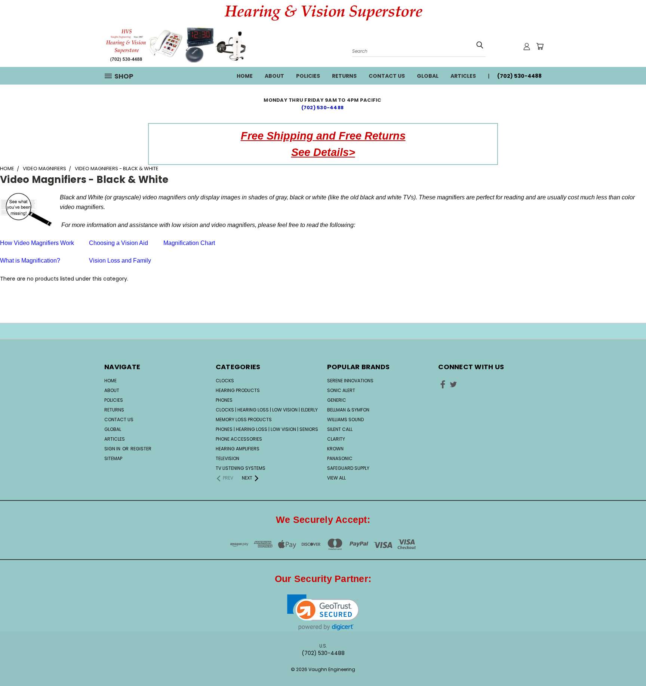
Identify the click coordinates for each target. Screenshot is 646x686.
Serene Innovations (350, 380)
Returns (344, 76)
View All (336, 478)
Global (428, 76)
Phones (224, 400)
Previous (626, 657)
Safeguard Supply (348, 468)
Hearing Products (238, 390)
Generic (336, 400)
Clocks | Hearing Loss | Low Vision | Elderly (267, 410)
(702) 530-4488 (323, 107)
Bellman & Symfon (348, 410)
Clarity (336, 439)
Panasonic (340, 458)
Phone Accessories (239, 439)
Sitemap (113, 458)
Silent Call (340, 429)
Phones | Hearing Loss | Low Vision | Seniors (267, 429)
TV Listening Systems (240, 468)
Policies (308, 76)
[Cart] (540, 46)
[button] (323, 612)
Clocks (225, 380)
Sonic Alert (341, 390)
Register (140, 448)
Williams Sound (345, 419)
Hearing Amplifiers (237, 448)
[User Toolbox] (526, 46)
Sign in (112, 448)
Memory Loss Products (244, 419)
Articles (463, 76)
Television (227, 458)
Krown (335, 448)
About (274, 76)
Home (245, 76)
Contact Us (387, 76)
